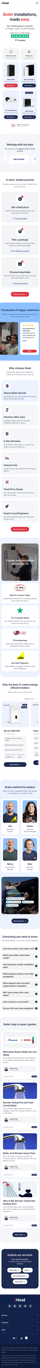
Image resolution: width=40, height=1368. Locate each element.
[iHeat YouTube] (30, 1306)
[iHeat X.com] (15, 1306)
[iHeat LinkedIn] (25, 1306)
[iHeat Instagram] (20, 1306)
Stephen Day (14, 1068)
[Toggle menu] (37, 2)
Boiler (29, 351)
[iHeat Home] (20, 1299)
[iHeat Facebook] (9, 1306)
